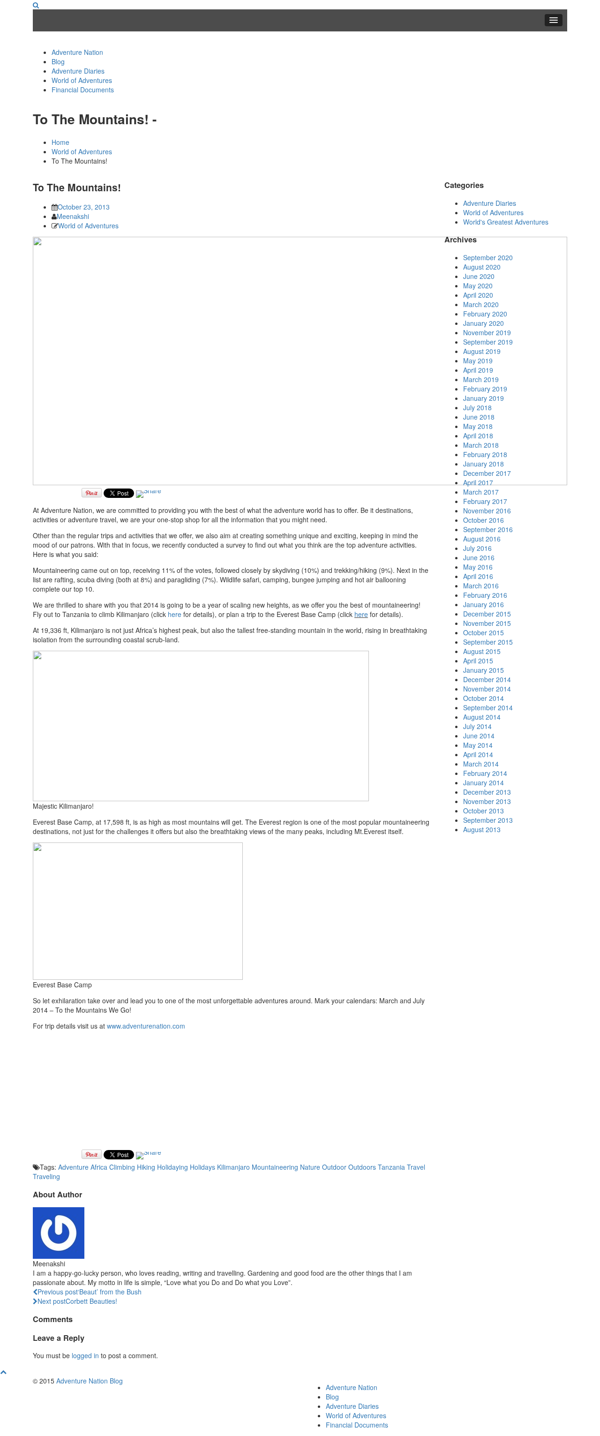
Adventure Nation (77, 52)
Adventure (73, 1167)
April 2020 (478, 295)
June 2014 (479, 735)
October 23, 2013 (84, 206)
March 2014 (481, 763)
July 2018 (477, 407)
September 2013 (488, 820)
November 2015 (487, 623)
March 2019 (481, 379)
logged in (85, 1355)
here (174, 614)
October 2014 (483, 698)
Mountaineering (275, 1167)
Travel (416, 1167)
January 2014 (483, 782)
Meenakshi (73, 216)
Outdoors (362, 1167)
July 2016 (477, 548)
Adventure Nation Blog (89, 1380)
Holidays (202, 1167)
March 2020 (481, 304)
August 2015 (482, 651)
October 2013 (483, 810)
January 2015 (483, 670)
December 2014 (487, 679)
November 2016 (487, 510)
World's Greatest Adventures (505, 221)
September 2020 (488, 257)
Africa (98, 1167)
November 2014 (487, 688)
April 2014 (478, 754)
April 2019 (478, 370)
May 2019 (478, 360)
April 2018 (478, 435)
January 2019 (483, 398)
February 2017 (485, 501)
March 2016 (481, 585)
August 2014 (482, 717)
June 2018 (479, 416)
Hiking (146, 1167)
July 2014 (477, 726)
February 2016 (485, 595)
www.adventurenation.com (146, 1025)
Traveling (46, 1176)
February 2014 (485, 773)
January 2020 (483, 323)
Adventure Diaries (78, 70)
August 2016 (482, 538)
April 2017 (478, 482)
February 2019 (485, 388)
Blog (58, 61)
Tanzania (391, 1167)
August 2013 (482, 829)
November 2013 (487, 801)
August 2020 (482, 266)
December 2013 (487, 792)
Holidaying (172, 1167)
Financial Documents (83, 89)
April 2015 (478, 660)
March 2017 (481, 491)
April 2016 (478, 576)
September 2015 (488, 642)
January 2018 (483, 463)
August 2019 (482, 351)
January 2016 (483, 604)
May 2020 (478, 285)
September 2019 (488, 341)
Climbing (122, 1167)
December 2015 (487, 613)
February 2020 (485, 313)
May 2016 (478, 566)
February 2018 (485, 454)
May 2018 (478, 426)
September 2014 (488, 707)
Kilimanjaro (233, 1167)
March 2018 (481, 445)
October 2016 (483, 520)
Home (60, 142)
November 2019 (487, 332)
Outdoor (334, 1167)
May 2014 (478, 745)
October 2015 (483, 632)
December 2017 (487, 473)
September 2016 (488, 529)
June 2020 (479, 276)
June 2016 (479, 557)
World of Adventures (82, 80)
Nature (310, 1167)
